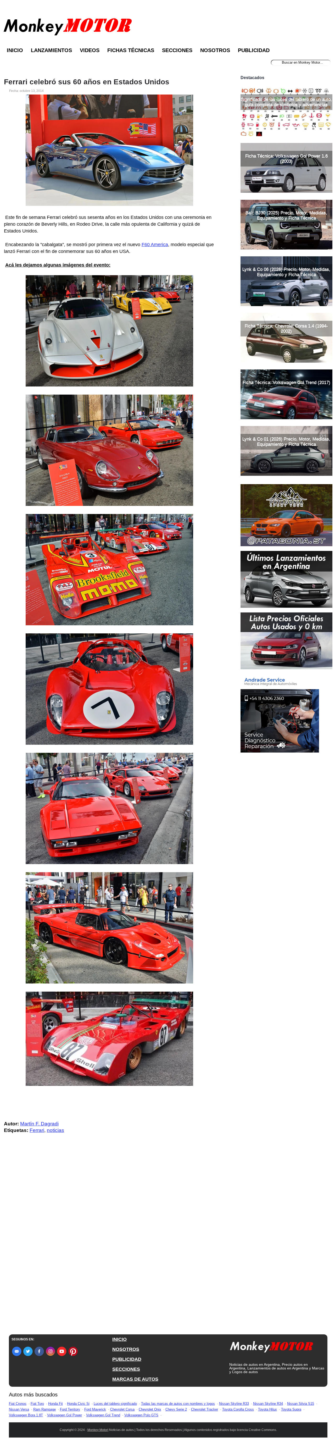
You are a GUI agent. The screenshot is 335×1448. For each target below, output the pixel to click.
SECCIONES (126, 1369)
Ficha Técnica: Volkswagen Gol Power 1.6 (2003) (286, 158)
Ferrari (37, 1130)
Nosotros (215, 50)
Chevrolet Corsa (122, 1409)
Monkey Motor (97, 1430)
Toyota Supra (291, 1409)
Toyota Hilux (267, 1409)
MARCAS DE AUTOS (135, 1379)
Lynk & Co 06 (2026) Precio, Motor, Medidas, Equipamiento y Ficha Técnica (286, 272)
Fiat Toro (37, 1404)
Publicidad (254, 50)
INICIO (119, 1339)
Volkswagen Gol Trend (103, 1415)
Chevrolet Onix (150, 1409)
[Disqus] (110, 1242)
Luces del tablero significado (115, 1404)
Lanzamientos (51, 50)
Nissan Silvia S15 (300, 1404)
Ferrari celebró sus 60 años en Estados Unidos (86, 82)
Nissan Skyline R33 (234, 1404)
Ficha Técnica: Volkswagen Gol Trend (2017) (286, 382)
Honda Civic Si (78, 1404)
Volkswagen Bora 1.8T (26, 1415)
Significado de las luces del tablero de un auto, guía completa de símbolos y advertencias (286, 102)
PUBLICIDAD (126, 1359)
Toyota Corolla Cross (238, 1409)
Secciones (177, 50)
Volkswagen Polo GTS (141, 1415)
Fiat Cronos (17, 1404)
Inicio (15, 50)
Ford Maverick (95, 1409)
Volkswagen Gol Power (64, 1415)
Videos (89, 50)
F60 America (155, 244)
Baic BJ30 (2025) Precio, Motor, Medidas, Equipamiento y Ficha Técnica (286, 215)
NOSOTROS (125, 1349)
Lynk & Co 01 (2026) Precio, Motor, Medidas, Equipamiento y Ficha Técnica (286, 441)
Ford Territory (70, 1409)
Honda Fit (55, 1404)
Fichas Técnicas (130, 50)
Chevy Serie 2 (176, 1409)
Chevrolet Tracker (204, 1409)
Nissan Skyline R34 (268, 1404)
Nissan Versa (19, 1409)
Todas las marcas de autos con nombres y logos (178, 1404)
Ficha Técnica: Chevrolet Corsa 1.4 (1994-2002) (286, 328)
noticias (55, 1130)
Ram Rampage (44, 1409)
